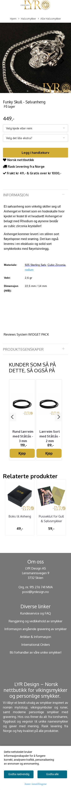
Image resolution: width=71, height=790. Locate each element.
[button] (27, 91)
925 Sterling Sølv (35, 264)
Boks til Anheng (19, 516)
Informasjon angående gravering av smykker (35, 629)
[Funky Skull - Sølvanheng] (35, 59)
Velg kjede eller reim (19, 128)
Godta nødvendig (18, 774)
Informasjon (16, 195)
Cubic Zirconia (56, 264)
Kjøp (22, 453)
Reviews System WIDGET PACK (26, 334)
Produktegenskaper (23, 349)
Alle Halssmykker (50, 18)
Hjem (13, 18)
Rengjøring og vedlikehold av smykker (35, 621)
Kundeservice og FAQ (35, 613)
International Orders (35, 645)
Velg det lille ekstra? (19, 138)
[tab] (35, 195)
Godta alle (52, 774)
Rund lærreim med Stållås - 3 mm (22, 436)
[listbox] (35, 128)
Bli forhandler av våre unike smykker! (35, 652)
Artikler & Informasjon (35, 637)
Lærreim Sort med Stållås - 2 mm (49, 436)
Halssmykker (28, 18)
